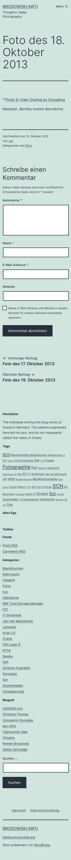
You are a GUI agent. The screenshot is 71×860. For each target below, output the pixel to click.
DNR (36, 460)
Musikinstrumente (45, 479)
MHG (11, 479)
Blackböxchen (38, 455)
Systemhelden (11, 499)
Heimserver (53, 468)
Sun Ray (60, 494)
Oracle (12, 487)
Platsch (21, 487)
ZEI (65, 499)
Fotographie (17, 467)
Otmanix (9, 738)
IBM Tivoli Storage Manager (23, 603)
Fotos (28, 145)
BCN (6, 454)
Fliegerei (9, 580)
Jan (10, 141)
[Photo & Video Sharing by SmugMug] (34, 99)
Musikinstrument (24, 479)
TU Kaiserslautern (29, 499)
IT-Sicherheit (36, 474)
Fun (34, 467)
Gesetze (42, 468)
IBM (20, 474)
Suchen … (10, 758)
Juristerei (9, 627)
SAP (34, 487)
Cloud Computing (23, 460)
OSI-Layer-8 (11, 644)
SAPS (39, 487)
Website (9, 286)
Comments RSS (14, 551)
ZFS (4, 505)
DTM (42, 461)
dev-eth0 (9, 726)
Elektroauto (11, 574)
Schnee (47, 487)
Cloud (10, 461)
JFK (5, 479)
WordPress (42, 845)
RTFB (28, 487)
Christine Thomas (15, 714)
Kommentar (12, 200)
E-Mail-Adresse (15, 265)
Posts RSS (10, 545)
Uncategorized (13, 691)
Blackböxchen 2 (56, 455)
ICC (24, 474)
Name (8, 243)
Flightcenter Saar (15, 732)
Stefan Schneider (15, 749)
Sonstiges (10, 674)
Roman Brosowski (16, 743)
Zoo (10, 505)
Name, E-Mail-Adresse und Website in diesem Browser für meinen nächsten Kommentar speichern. (38, 312)
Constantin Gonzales (18, 720)
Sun (52, 493)
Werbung (59, 500)
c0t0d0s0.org (12, 708)
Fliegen (49, 460)
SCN (58, 486)
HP (15, 474)
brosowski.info (20, 6)
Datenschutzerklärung (19, 837)
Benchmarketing (20, 454)
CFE (5, 460)
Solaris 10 (30, 494)
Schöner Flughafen (16, 668)
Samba (8, 656)
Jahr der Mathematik (56, 474)
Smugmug (19, 494)
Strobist (42, 493)
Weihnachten (47, 499)
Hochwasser (8, 474)
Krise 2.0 (9, 633)
